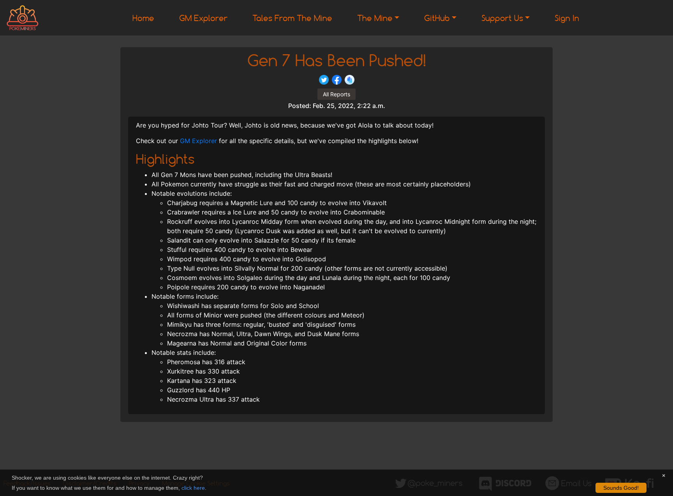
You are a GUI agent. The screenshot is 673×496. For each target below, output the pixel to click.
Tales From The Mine (292, 18)
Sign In (567, 18)
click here (193, 488)
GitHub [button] (437, 18)
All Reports (336, 94)
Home (143, 18)
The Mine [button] (375, 18)
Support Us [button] (502, 18)
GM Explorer (203, 18)
